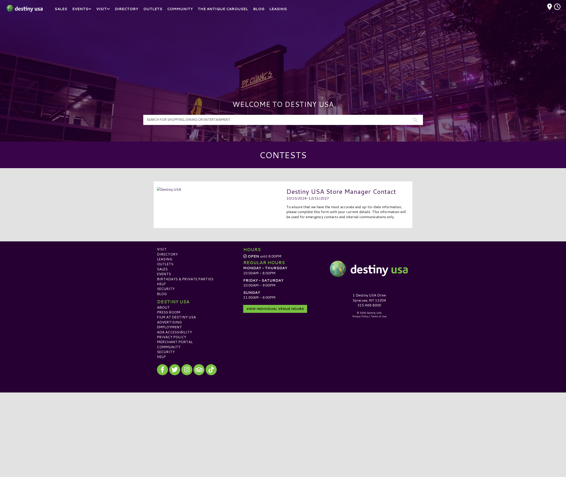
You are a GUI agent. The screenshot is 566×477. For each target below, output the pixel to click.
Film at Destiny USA (176, 316)
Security (166, 288)
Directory (167, 254)
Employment (169, 326)
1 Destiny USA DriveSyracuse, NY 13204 (369, 297)
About (163, 307)
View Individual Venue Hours (275, 309)
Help (161, 283)
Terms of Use (378, 316)
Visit (162, 249)
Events (164, 273)
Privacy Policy (171, 336)
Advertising (169, 322)
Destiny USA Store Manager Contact (341, 191)
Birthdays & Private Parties (185, 278)
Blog (162, 293)
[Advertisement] (283, 51)
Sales (162, 268)
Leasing (164, 259)
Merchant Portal (175, 341)
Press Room (168, 312)
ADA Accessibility (174, 332)
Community (168, 346)
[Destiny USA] (369, 269)
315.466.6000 (369, 305)
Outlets (165, 263)
